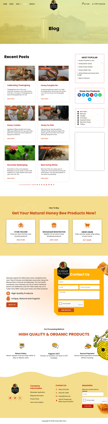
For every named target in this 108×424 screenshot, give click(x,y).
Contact (32, 4)
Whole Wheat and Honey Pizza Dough (88, 74)
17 (53, 185)
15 (49, 185)
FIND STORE (21, 240)
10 (37, 185)
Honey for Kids (47, 125)
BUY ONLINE (87, 240)
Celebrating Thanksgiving (18, 85)
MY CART (87, 4)
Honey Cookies (14, 125)
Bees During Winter (49, 165)
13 (44, 185)
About (11, 4)
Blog (25, 4)
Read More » (11, 99)
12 (41, 185)
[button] (79, 95)
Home (5, 4)
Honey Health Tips (85, 70)
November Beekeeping (17, 165)
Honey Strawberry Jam (86, 60)
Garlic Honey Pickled (85, 67)
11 (39, 185)
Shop (17, 4)
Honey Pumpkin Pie (49, 85)
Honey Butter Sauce (85, 64)
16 (51, 185)
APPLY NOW (54, 240)
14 (46, 185)
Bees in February (84, 78)
